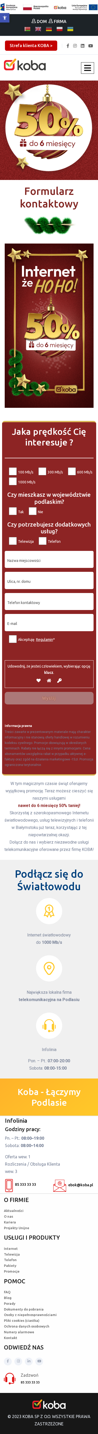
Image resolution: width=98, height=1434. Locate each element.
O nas (8, 1216)
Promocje (12, 1271)
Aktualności (14, 1210)
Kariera (10, 1222)
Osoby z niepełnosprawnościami (30, 1315)
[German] (49, 29)
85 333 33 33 (25, 1184)
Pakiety (10, 1265)
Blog (7, 1298)
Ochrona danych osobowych (26, 1326)
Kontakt (10, 1338)
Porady (9, 1303)
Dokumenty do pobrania (24, 1309)
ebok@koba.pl (80, 1185)
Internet (11, 1248)
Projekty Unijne (16, 1228)
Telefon (10, 1260)
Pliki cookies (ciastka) (21, 1320)
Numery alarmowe (19, 1332)
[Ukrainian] (70, 29)
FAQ (7, 1292)
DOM (41, 21)
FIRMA (59, 21)
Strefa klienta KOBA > (31, 45)
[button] (4, 17)
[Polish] (59, 29)
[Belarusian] (27, 29)
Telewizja (12, 1254)
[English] (38, 29)
